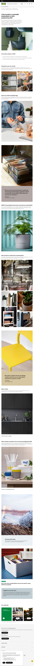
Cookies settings (9, 662)
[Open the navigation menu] (32, 4)
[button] (25, 81)
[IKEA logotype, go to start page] (3, 4)
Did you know (3, 581)
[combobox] (14, 4)
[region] (12, 658)
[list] (17, 614)
